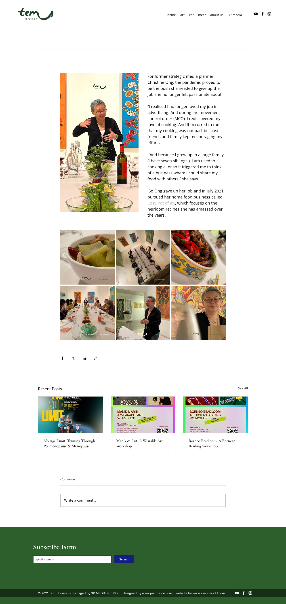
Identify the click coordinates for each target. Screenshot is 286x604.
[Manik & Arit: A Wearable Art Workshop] (143, 415)
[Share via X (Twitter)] (73, 358)
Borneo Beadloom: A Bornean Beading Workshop (212, 443)
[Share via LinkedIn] (84, 358)
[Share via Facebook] (62, 358)
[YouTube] (256, 14)
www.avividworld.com (209, 593)
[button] (217, 15)
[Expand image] (87, 257)
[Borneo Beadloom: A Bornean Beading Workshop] (215, 415)
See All (243, 388)
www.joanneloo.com (157, 593)
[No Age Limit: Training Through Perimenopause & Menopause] (70, 415)
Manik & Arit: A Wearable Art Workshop (139, 443)
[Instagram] (269, 14)
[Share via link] (95, 358)
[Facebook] (262, 14)
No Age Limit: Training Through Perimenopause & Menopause (69, 443)
